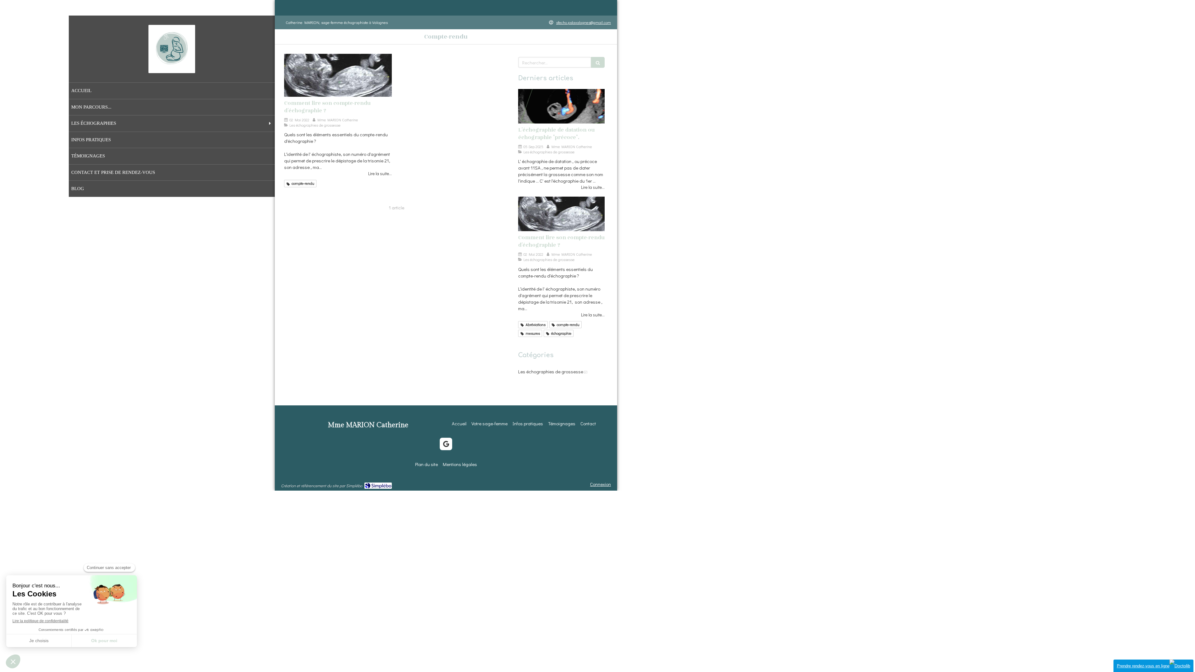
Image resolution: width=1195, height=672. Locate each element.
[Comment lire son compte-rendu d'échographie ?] (338, 75)
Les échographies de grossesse (550, 371)
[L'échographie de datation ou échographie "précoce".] (561, 106)
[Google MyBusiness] (446, 444)
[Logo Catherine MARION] (172, 68)
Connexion (600, 484)
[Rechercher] (598, 62)
